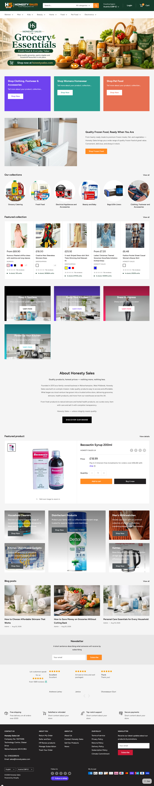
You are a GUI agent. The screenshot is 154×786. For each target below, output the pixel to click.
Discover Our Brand (77, 420)
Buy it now (130, 481)
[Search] (96, 5)
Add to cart (96, 481)
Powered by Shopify (12, 778)
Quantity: (84, 473)
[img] (38, 678)
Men (19, 14)
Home (51, 14)
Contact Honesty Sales (73, 739)
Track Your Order (46, 750)
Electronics (89, 14)
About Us (68, 735)
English (8, 769)
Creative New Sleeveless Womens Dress (45, 257)
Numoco (10, 261)
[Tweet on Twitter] (140, 450)
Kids (29, 14)
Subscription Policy (99, 750)
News (66, 746)
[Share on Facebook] (131, 450)
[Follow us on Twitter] (56, 773)
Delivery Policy (98, 746)
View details (145, 436)
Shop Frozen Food (96, 151)
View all (146, 175)
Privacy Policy (97, 739)
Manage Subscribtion (47, 746)
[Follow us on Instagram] (61, 773)
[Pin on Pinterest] (135, 450)
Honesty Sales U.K (88, 450)
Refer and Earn (45, 739)
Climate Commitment (100, 754)
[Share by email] (144, 450)
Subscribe (94, 657)
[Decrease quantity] (92, 473)
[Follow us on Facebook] (52, 773)
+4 (55, 265)
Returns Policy (97, 743)
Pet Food (74, 14)
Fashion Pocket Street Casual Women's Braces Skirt (134, 257)
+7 (26, 265)
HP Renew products (47, 743)
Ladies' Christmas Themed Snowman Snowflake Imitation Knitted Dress (105, 258)
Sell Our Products (71, 743)
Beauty (40, 14)
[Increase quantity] (104, 473)
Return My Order (46, 735)
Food (63, 14)
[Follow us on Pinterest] (65, 773)
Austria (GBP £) (23, 769)
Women (8, 14)
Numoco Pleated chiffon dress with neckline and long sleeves (18, 257)
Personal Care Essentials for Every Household (125, 619)
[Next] (149, 192)
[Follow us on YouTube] (69, 773)
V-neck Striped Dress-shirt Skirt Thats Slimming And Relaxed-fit (77, 258)
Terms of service (98, 735)
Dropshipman (41, 261)
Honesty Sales (100, 264)
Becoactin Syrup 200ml (96, 445)
